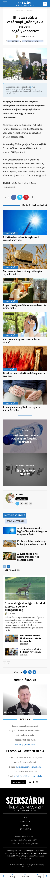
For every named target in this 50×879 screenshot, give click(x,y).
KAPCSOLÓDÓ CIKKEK (14, 515)
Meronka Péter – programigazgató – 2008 (23, 712)
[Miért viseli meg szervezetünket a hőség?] (25, 324)
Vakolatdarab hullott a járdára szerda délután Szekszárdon (30, 638)
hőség (26, 183)
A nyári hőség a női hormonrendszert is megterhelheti (28, 556)
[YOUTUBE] (30, 782)
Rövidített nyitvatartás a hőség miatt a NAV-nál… (24, 375)
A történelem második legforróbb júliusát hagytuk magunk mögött (32, 531)
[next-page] (8, 566)
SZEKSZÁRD (29, 11)
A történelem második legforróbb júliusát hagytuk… (21, 239)
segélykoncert (9, 187)
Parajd (33, 183)
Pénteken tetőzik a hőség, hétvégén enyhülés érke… (22, 273)
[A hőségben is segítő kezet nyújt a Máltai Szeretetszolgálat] (25, 392)
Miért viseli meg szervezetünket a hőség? (21, 341)
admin (19, 494)
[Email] (17, 503)
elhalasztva (16, 183)
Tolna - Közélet (9, 369)
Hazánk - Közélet (10, 233)
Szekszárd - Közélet (32, 41)
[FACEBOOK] (33, 782)
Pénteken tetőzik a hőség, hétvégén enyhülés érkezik (31, 543)
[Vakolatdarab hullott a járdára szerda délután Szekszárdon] (11, 638)
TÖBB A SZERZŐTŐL (16, 521)
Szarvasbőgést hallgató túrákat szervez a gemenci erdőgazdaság (25, 607)
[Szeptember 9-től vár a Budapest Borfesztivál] (11, 651)
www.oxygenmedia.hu (25, 744)
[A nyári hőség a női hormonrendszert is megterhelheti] (25, 290)
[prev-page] (4, 566)
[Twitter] (20, 197)
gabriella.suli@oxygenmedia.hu (28, 776)
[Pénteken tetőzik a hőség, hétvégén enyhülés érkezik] (25, 256)
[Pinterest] (26, 197)
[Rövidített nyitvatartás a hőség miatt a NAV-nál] (25, 358)
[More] (32, 197)
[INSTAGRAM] (37, 782)
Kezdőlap (19, 11)
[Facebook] (13, 197)
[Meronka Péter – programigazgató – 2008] (25, 699)
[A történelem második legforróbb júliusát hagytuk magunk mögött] (25, 222)
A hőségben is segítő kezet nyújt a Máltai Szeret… (21, 409)
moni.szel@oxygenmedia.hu (28, 767)
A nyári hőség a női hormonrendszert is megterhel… (24, 307)
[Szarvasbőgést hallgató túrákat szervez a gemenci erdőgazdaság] (25, 588)
